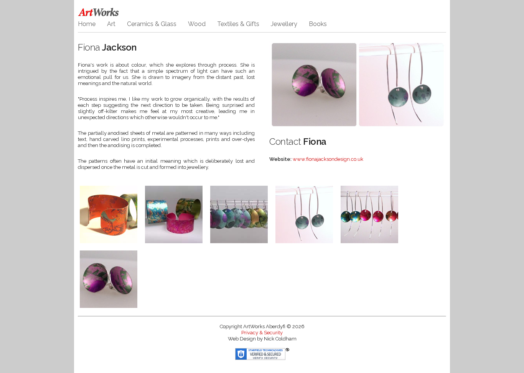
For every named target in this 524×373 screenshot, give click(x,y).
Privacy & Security (262, 332)
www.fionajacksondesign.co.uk (328, 159)
